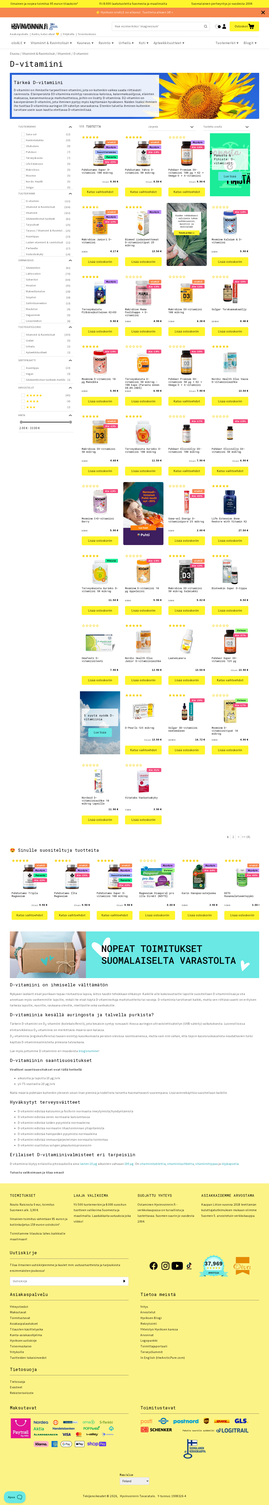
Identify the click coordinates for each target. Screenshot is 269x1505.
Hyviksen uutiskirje (23, 1340)
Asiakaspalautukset (24, 1324)
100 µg (129, 1164)
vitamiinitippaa (206, 1164)
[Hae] (205, 26)
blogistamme (88, 1051)
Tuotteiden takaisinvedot (28, 1358)
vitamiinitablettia (153, 1164)
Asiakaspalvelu (19, 34)
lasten (85, 1164)
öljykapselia (230, 1164)
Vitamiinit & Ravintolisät (38, 54)
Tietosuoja (17, 1382)
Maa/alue (126, 1475)
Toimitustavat (20, 1318)
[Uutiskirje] (124, 1281)
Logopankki (149, 1340)
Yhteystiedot (19, 1307)
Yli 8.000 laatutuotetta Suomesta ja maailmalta (133, 4)
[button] (244, 26)
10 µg (93, 1164)
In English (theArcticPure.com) (162, 1358)
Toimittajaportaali (153, 1346)
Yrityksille (68, 34)
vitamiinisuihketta (180, 1164)
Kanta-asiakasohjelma (26, 1335)
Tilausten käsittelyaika (26, 1329)
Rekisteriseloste (22, 1393)
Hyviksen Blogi (151, 1318)
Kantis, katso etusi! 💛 (45, 34)
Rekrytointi (148, 1324)
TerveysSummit (151, 1352)
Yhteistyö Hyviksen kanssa (159, 1329)
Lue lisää (230, 176)
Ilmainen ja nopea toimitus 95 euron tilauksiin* (44, 4)
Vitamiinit (64, 54)
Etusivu (14, 54)
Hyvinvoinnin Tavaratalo (137, 1496)
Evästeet (16, 1387)
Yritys (144, 1307)
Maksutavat (18, 1312)
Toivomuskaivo (87, 34)
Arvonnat (147, 1335)
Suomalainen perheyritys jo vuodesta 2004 (221, 4)
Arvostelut (148, 1312)
